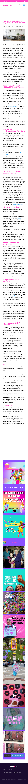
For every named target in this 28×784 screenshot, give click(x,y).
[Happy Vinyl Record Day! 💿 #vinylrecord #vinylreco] (14, 695)
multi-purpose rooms (18, 204)
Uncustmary (14, 766)
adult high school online (15, 487)
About (4, 769)
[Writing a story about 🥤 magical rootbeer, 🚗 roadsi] (14, 719)
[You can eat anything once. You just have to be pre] (14, 626)
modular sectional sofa (13, 106)
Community (11, 769)
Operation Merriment (9, 772)
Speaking (19, 772)
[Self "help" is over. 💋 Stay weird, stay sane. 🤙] (14, 580)
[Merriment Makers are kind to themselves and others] (14, 672)
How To (21, 26)
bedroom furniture (10, 183)
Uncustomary (7, 26)
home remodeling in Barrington (12, 295)
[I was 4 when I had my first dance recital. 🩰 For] (14, 557)
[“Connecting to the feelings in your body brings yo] (14, 742)
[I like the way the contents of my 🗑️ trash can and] (14, 603)
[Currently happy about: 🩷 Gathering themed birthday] (14, 649)
